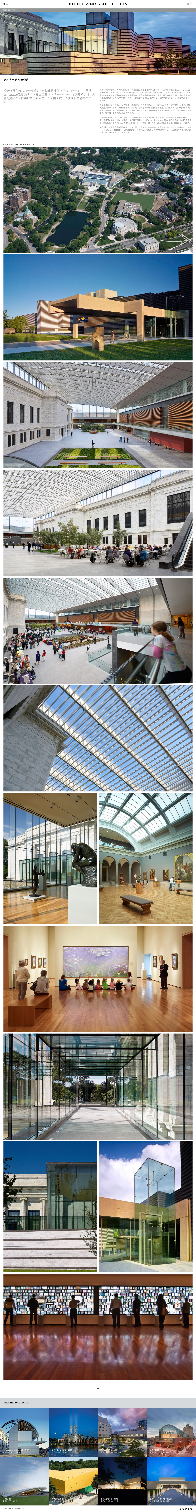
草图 (8, 145)
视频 (16, 145)
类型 (4, 10)
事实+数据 (23, 145)
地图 (28, 145)
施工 (12, 145)
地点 (13, 10)
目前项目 (9, 10)
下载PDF (34, 145)
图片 (4, 145)
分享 (98, 1388)
